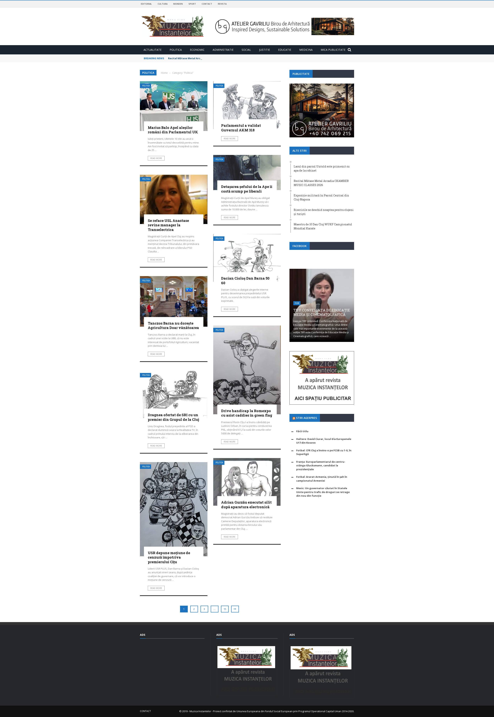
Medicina (306, 50)
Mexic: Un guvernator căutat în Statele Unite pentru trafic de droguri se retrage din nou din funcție (323, 491)
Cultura (162, 3)
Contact (207, 3)
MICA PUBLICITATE (333, 50)
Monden (178, 3)
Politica (176, 50)
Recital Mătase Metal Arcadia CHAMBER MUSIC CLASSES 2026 (206, 58)
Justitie (264, 50)
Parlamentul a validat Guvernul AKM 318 (241, 127)
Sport (192, 3)
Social (246, 50)
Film (297, 303)
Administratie (223, 50)
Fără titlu (302, 431)
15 (224, 609)
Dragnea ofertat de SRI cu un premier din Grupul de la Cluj (173, 417)
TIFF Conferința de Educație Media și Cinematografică (321, 312)
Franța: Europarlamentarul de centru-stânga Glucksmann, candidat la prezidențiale (320, 465)
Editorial (146, 3)
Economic (197, 50)
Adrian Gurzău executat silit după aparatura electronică (246, 504)
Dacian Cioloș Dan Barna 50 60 (245, 280)
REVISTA (222, 3)
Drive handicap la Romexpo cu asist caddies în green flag (246, 413)
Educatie (284, 50)
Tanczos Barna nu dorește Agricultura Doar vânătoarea (173, 325)
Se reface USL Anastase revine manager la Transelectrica (168, 225)
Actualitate (153, 50)
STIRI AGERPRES (306, 418)
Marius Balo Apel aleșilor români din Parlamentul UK (173, 129)
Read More (156, 158)
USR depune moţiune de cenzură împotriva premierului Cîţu (169, 557)
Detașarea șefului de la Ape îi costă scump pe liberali (246, 188)
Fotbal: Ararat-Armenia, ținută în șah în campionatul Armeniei (321, 478)
